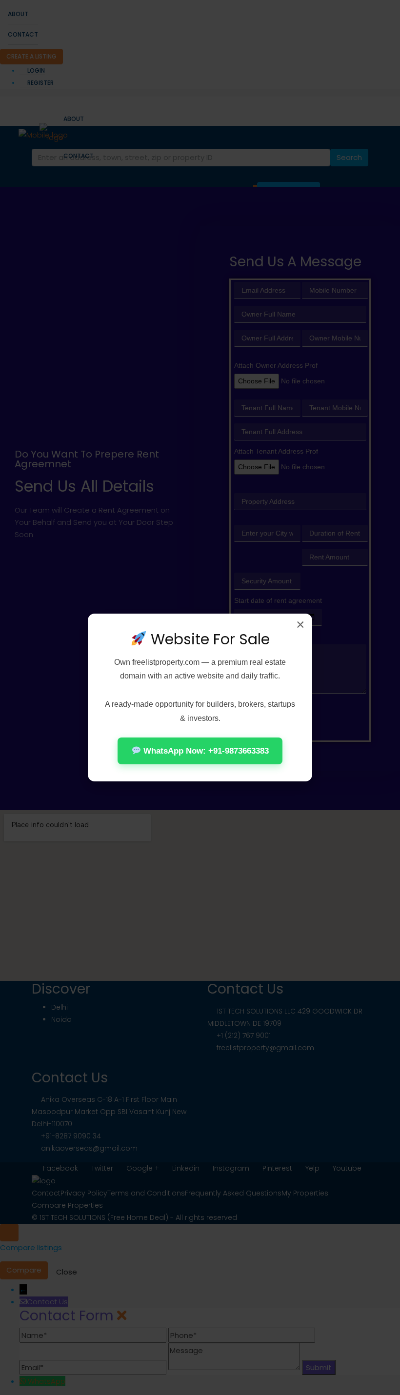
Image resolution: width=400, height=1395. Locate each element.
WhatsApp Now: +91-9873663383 (205, 751)
